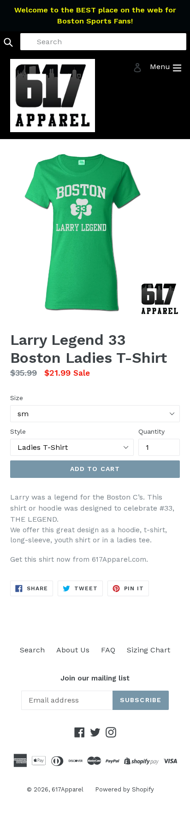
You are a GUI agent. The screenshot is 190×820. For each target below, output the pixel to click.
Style (18, 431)
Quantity (151, 431)
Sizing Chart (148, 650)
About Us (72, 650)
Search (32, 650)
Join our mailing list (95, 678)
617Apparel (67, 789)
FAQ (108, 650)
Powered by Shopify (124, 789)
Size (16, 397)
